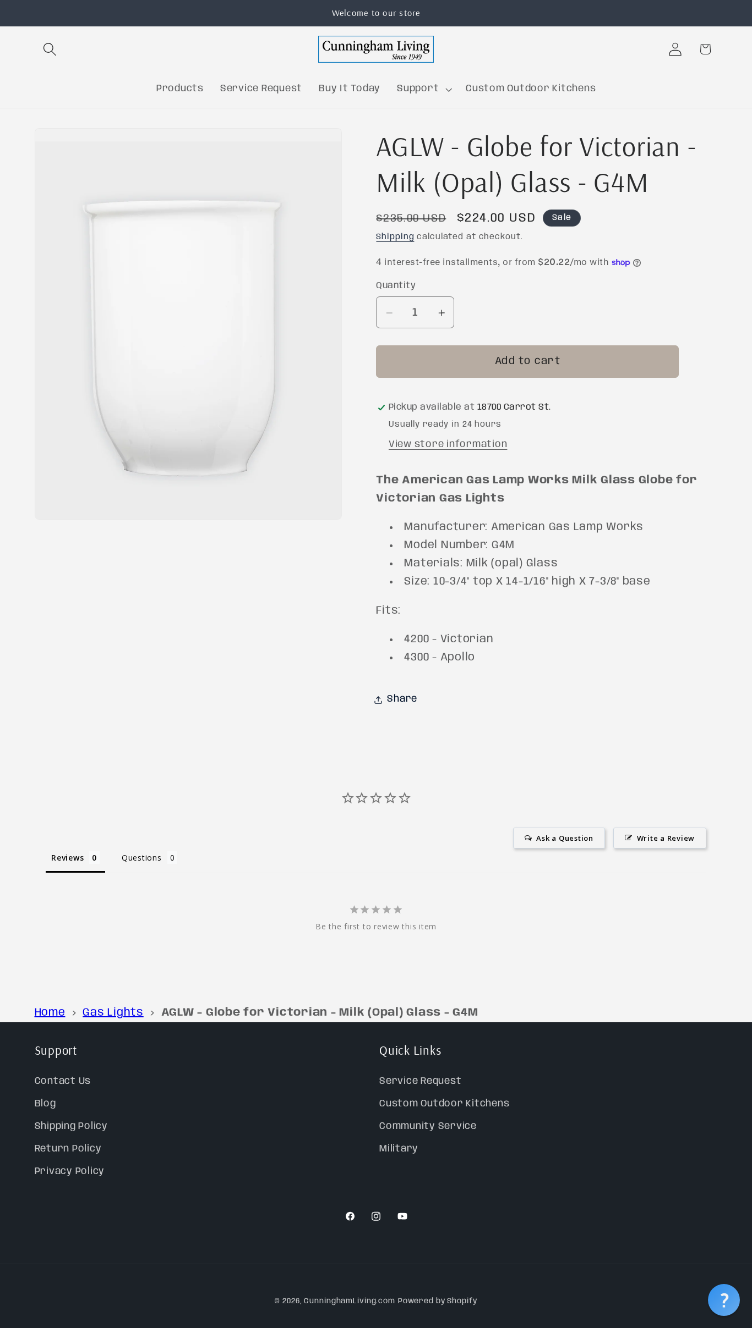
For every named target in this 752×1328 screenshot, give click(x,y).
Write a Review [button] (666, 837)
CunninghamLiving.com (349, 1301)
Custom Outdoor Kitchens (444, 1103)
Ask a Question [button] (564, 837)
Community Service (428, 1126)
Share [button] (402, 699)
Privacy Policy (70, 1171)
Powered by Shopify (437, 1301)
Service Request (420, 1080)
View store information (448, 444)
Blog (45, 1103)
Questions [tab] (142, 857)
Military (398, 1149)
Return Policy (68, 1149)
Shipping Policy (71, 1126)
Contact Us (63, 1080)
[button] (50, 49)
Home (50, 1012)
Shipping (395, 237)
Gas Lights (113, 1012)
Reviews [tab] (67, 857)
